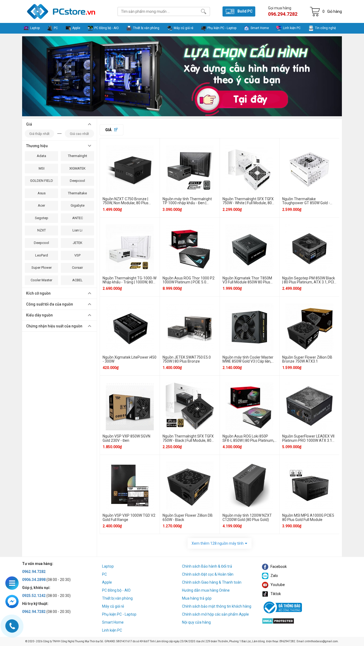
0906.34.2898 (34, 579)
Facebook (278, 566)
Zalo (274, 575)
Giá (108, 130)
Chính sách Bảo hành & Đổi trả (207, 566)
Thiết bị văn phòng (117, 598)
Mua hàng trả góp (197, 598)
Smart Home (113, 622)
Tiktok (275, 594)
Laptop (108, 566)
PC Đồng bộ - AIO (116, 590)
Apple (107, 582)
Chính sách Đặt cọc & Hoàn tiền (207, 574)
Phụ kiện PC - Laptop (119, 614)
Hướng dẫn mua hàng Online (206, 590)
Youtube (277, 585)
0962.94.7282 (34, 571)
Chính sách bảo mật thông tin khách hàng (216, 606)
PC (104, 574)
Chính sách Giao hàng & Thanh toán (211, 582)
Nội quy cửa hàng (196, 622)
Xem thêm (218, 543)
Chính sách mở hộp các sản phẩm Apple (215, 614)
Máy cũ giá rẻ (113, 606)
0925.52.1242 (34, 595)
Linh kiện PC (112, 630)
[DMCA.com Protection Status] (278, 620)
